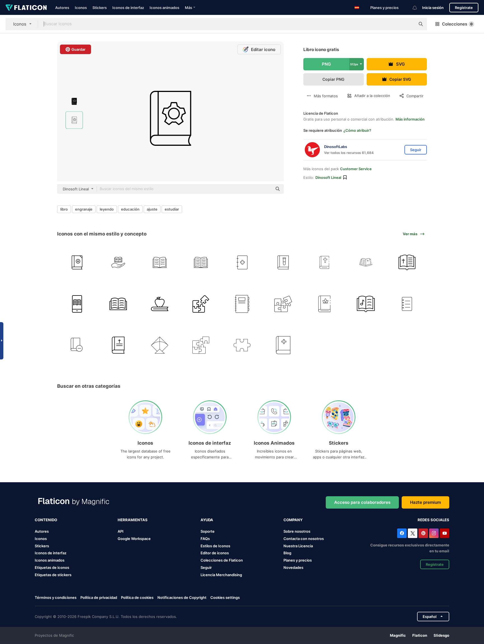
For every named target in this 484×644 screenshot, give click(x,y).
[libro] (77, 262)
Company (292, 520)
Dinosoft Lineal (328, 177)
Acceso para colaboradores (362, 502)
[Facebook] (402, 533)
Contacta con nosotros (303, 538)
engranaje (83, 209)
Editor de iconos (215, 553)
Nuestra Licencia (298, 546)
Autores (62, 7)
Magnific (398, 635)
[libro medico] (242, 262)
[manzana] (159, 303)
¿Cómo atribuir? (357, 130)
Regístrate (464, 7)
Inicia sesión (433, 7)
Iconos (81, 7)
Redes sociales (433, 520)
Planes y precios (384, 7)
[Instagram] (434, 533)
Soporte (208, 531)
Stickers (99, 7)
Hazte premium (425, 502)
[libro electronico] (77, 303)
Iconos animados (164, 7)
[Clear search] (408, 24)
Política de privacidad (98, 597)
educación (130, 209)
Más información (410, 119)
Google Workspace (134, 538)
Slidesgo (441, 635)
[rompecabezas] (200, 303)
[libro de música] (365, 303)
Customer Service (356, 169)
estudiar (172, 209)
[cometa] (159, 345)
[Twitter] (412, 533)
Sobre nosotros (296, 531)
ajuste (152, 209)
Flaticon (419, 635)
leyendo (107, 209)
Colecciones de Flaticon (222, 560)
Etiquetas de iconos (52, 567)
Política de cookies (137, 597)
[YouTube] (444, 533)
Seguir (206, 567)
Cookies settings (225, 597)
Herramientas (133, 520)
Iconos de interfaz (128, 7)
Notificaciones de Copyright (181, 597)
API (121, 531)
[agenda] (242, 303)
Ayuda (207, 520)
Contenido (46, 520)
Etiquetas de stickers (53, 575)
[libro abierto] (118, 303)
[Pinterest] (423, 533)
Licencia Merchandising (221, 575)
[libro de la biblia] (324, 262)
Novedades (293, 567)
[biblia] (407, 262)
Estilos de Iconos (215, 546)
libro (64, 209)
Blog (287, 553)
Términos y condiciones (55, 597)
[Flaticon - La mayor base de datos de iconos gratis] (26, 7)
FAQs (205, 538)
